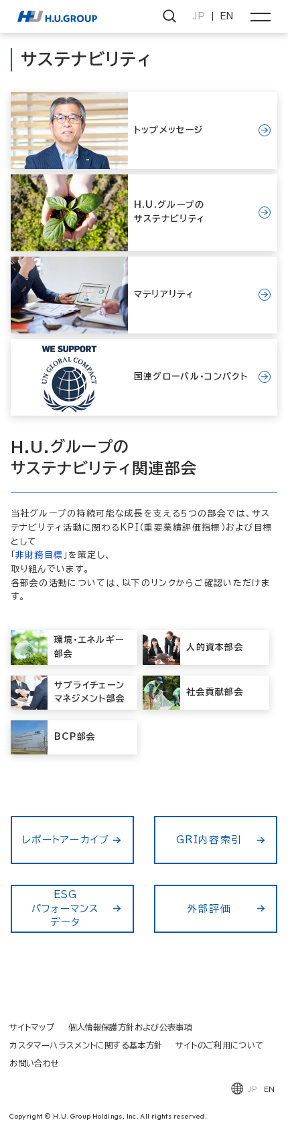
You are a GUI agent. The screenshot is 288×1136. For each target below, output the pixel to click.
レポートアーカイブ (65, 840)
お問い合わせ (34, 1063)
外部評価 (209, 908)
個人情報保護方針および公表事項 (130, 1027)
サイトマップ (31, 1027)
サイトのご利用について (219, 1045)
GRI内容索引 (209, 840)
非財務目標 (39, 555)
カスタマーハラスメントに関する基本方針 (85, 1045)
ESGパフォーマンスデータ (65, 908)
